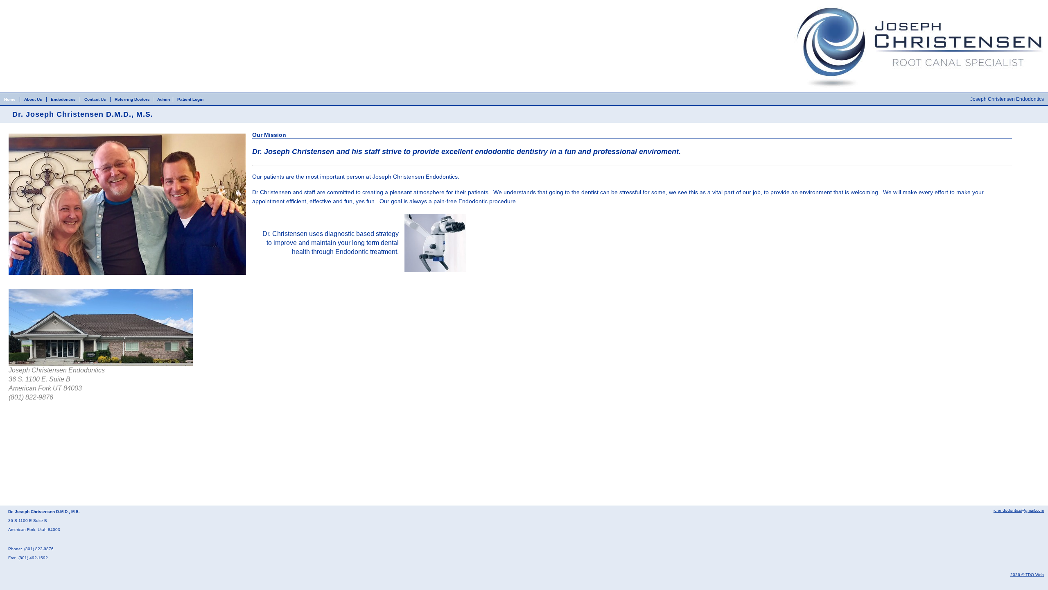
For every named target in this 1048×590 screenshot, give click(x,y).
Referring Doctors (132, 99)
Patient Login (190, 99)
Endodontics (63, 99)
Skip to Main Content (23, 3)
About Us (33, 99)
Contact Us (95, 99)
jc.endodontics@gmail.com (1019, 510)
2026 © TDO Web (1027, 574)
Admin (163, 99)
